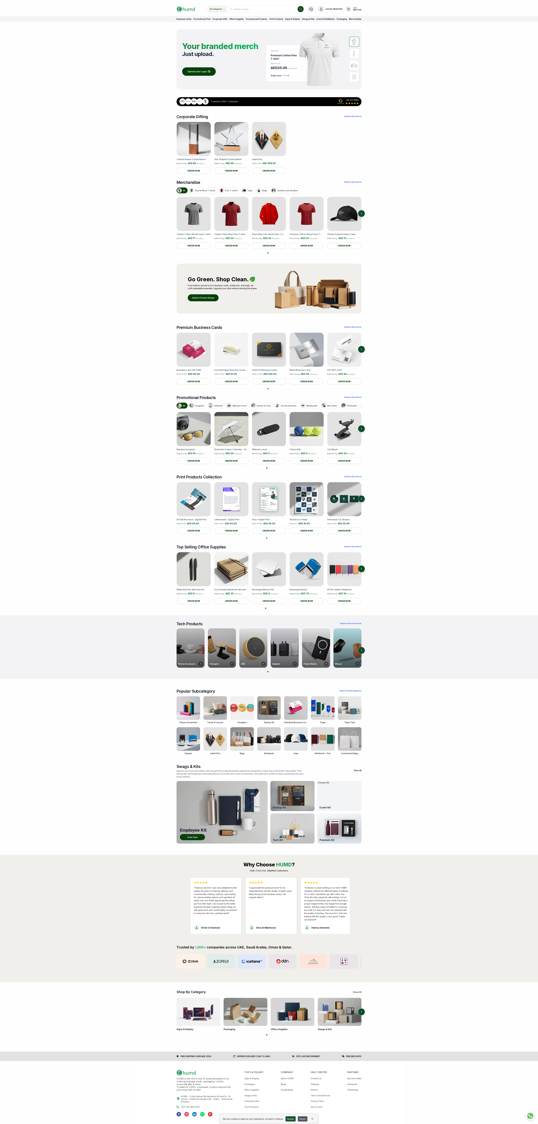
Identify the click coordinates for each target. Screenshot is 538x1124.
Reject (303, 1119)
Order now (276, 75)
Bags (264, 190)
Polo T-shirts (231, 190)
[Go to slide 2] (270, 253)
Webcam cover (239, 405)
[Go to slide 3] (271, 468)
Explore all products (352, 116)
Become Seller (354, 1078)
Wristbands (311, 405)
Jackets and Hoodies (287, 190)
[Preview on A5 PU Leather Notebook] (354, 77)
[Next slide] (361, 213)
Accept (290, 1119)
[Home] (186, 9)
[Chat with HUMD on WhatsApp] (530, 1116)
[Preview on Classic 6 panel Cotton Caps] (354, 65)
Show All (357, 770)
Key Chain (332, 405)
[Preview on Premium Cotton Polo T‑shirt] (354, 42)
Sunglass (199, 405)
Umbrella (218, 405)
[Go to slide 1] (267, 253)
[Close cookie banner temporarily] (312, 1119)
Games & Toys (264, 405)
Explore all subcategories (350, 691)
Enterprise (352, 1084)
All (184, 190)
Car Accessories (288, 405)
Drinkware (352, 405)
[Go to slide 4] (272, 608)
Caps (249, 190)
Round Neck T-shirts (205, 190)
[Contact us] (311, 9)
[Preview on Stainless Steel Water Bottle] (354, 53)
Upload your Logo (197, 71)
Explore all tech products (350, 623)
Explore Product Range (203, 298)
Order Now (192, 837)
